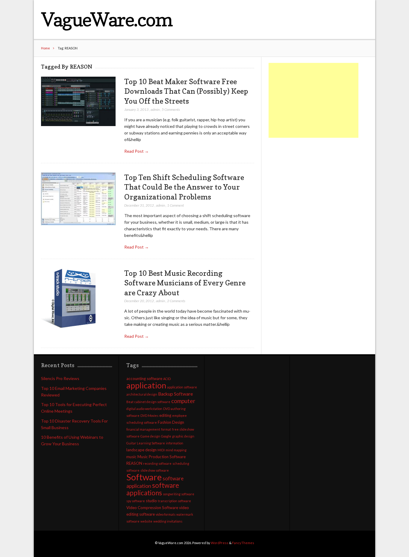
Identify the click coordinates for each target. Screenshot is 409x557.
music (131, 456)
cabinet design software (152, 402)
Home (45, 48)
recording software (157, 463)
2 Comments (176, 301)
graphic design (183, 436)
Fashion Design (171, 422)
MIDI (161, 450)
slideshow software (154, 470)
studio (151, 500)
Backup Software (175, 393)
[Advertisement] (313, 100)
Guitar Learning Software (145, 443)
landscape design (141, 449)
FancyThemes (243, 543)
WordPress (219, 543)
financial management (143, 429)
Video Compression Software (152, 507)
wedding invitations (167, 521)
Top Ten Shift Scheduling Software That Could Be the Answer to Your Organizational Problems (184, 187)
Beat (130, 402)
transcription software (174, 501)
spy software (135, 501)
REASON (134, 463)
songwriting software (178, 494)
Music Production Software (161, 456)
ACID (167, 379)
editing (165, 415)
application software (182, 387)
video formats (165, 514)
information (174, 443)
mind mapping (176, 450)
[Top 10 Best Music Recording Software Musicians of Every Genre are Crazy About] (71, 298)
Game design (150, 436)
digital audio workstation (144, 409)
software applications (152, 489)
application (146, 385)
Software (144, 477)
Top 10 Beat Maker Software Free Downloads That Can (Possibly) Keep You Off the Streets (186, 91)
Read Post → (136, 151)
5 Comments (171, 109)
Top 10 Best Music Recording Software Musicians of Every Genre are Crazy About (185, 283)
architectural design (141, 394)
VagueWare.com (106, 19)
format (166, 429)
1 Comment (175, 205)
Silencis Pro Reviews (60, 378)
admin (155, 109)
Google (166, 436)
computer (183, 400)
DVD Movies (149, 415)
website (146, 521)
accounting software (144, 378)
